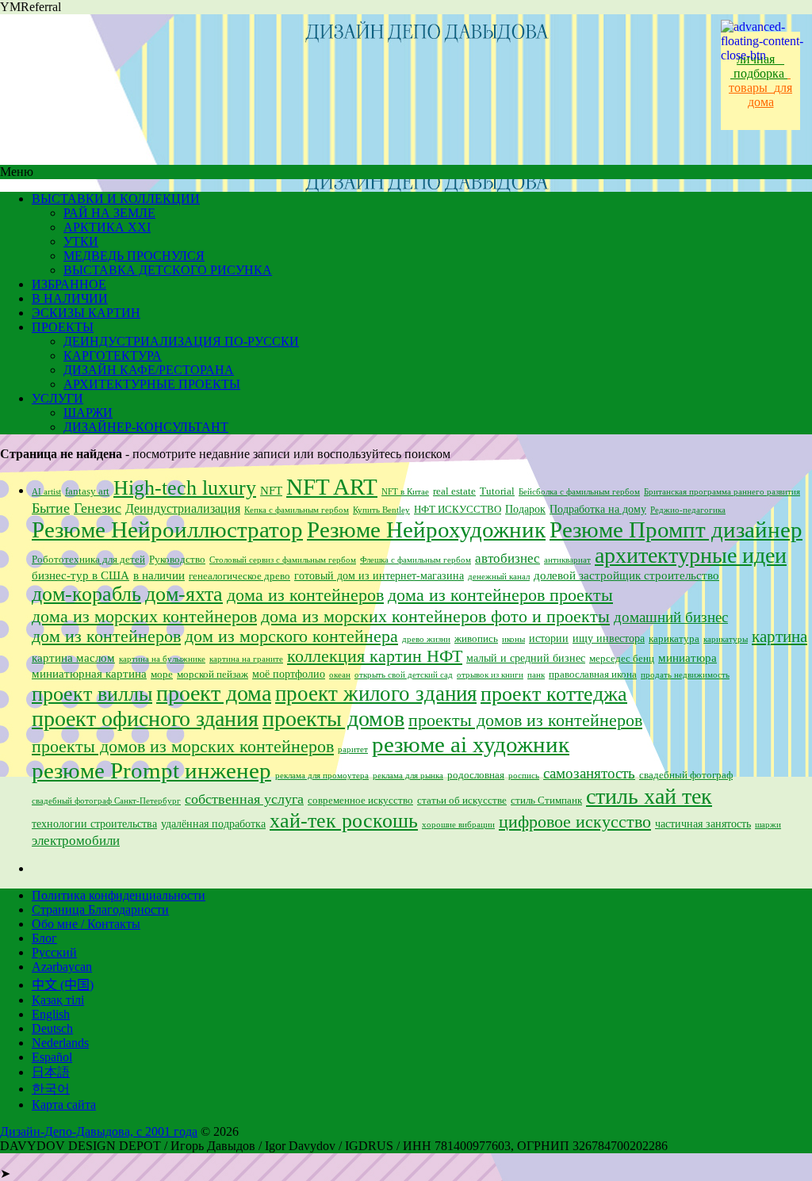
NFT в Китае (405, 491)
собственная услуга (244, 799)
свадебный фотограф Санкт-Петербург (106, 801)
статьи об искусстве (462, 800)
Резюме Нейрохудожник (426, 529)
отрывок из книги (490, 675)
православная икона (593, 674)
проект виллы (92, 693)
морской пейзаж (212, 674)
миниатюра (687, 658)
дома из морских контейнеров (144, 616)
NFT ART (331, 486)
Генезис (97, 508)
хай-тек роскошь (344, 820)
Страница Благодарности (100, 909)
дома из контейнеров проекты (500, 595)
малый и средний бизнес (525, 658)
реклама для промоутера (322, 775)
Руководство (177, 559)
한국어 (51, 1088)
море (162, 674)
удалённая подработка (213, 824)
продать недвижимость (685, 675)
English (51, 1014)
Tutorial (497, 491)
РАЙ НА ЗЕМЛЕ (109, 213)
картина (779, 636)
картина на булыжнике (162, 659)
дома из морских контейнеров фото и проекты (435, 616)
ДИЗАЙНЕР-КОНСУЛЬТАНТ (145, 427)
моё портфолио (288, 674)
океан (339, 675)
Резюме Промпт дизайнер (676, 529)
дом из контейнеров (106, 636)
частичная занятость (703, 824)
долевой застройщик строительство (626, 575)
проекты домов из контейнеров (525, 720)
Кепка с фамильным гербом (296, 510)
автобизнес (507, 558)
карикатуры (725, 639)
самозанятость (589, 773)
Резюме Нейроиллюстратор (167, 529)
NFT (271, 490)
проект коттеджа (554, 693)
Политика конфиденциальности (118, 895)
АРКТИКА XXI (107, 227)
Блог (44, 938)
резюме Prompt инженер (151, 770)
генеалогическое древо (239, 576)
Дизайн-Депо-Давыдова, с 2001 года (98, 1131)
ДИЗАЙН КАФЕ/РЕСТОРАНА (148, 369)
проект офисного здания (145, 718)
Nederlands (60, 1042)
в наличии (159, 575)
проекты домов (333, 718)
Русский (54, 952)
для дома (770, 95)
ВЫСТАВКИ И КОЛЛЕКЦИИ (116, 198)
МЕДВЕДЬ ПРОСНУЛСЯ (134, 255)
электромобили (76, 840)
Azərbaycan (62, 966)
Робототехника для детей (88, 559)
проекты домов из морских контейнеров (183, 746)
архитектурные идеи (691, 555)
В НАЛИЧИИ (70, 298)
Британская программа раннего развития (722, 491)
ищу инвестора (609, 638)
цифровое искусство (575, 821)
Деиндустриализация (182, 508)
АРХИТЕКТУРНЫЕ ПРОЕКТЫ (151, 384)
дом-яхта (184, 594)
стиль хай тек (649, 796)
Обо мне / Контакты (86, 924)
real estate (454, 491)
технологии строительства (94, 824)
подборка (760, 73)
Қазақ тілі (58, 1000)
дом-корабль (86, 594)
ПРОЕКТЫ (63, 327)
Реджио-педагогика (688, 510)
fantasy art (87, 491)
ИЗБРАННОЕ (69, 284)
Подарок (525, 509)
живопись (476, 638)
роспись (523, 775)
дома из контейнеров (305, 595)
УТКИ (80, 241)
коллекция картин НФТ (374, 656)
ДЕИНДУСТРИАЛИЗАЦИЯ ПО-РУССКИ (181, 341)
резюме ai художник (470, 744)
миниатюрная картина (89, 673)
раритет (353, 749)
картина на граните (246, 659)
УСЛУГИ (57, 398)
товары (760, 80)
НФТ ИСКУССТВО (457, 509)
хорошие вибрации (458, 824)
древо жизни (426, 639)
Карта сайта (64, 1104)
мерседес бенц (621, 658)
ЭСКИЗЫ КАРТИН (86, 312)
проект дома (213, 693)
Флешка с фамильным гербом (415, 560)
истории (549, 638)
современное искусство (360, 800)
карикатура (674, 638)
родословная (475, 775)
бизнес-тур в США (80, 575)
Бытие (51, 508)
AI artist (46, 491)
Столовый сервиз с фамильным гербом (282, 560)
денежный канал (499, 576)
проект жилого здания (376, 693)
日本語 (51, 1072)
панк (536, 675)
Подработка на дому (598, 509)
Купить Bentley (381, 510)
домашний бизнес (671, 617)
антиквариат (567, 560)
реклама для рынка (408, 775)
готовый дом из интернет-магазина (379, 576)
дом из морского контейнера (291, 636)
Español (52, 1057)
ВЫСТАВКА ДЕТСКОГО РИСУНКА (167, 270)
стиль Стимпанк (546, 800)
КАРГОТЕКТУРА (112, 355)
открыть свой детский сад (403, 675)
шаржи (768, 824)
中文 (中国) (63, 985)
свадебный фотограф (686, 775)
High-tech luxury (184, 487)
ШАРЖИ (88, 412)
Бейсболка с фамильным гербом (579, 491)
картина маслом (73, 658)
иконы (513, 639)
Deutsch (52, 1028)
